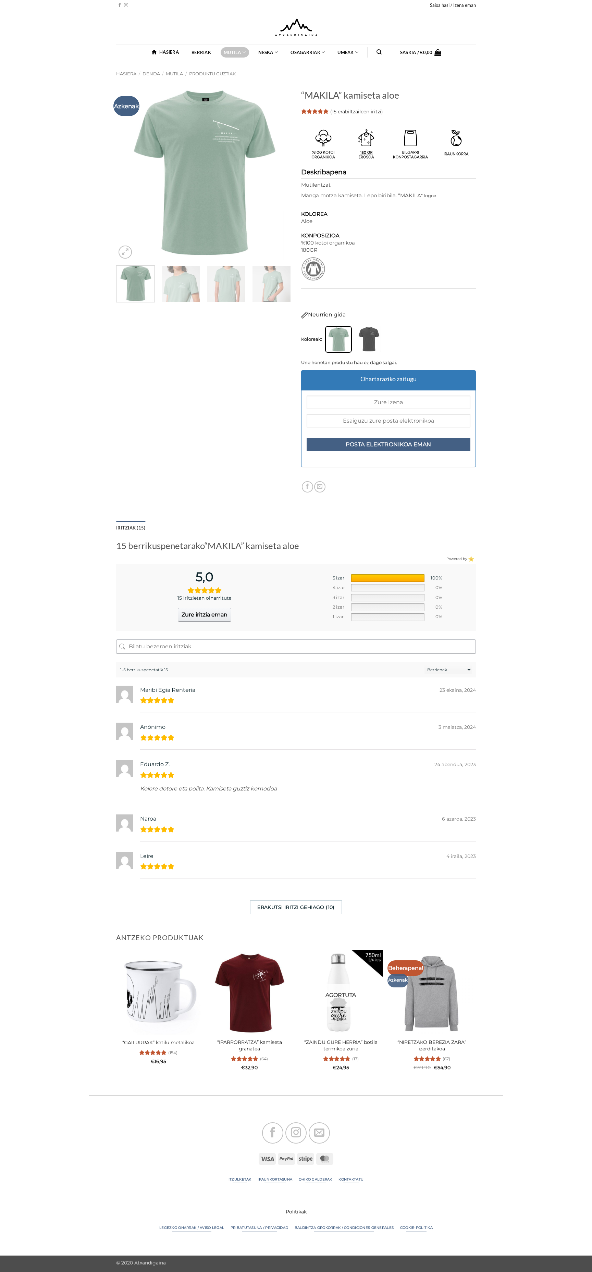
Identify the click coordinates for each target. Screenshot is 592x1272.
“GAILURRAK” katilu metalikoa (158, 1042)
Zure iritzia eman (204, 614)
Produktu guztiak (212, 73)
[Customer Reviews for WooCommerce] (470, 558)
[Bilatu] (379, 52)
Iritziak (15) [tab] (130, 528)
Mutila (174, 73)
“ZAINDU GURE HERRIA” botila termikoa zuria (341, 1045)
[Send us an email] (319, 1133)
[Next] (279, 172)
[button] (453, 5)
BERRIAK (201, 52)
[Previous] (128, 172)
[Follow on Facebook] (120, 5)
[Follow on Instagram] (126, 5)
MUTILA (232, 52)
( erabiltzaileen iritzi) (356, 112)
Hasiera (126, 73)
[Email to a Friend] (319, 486)
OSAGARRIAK (305, 52)
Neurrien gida (327, 314)
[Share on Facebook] (307, 486)
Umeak (345, 52)
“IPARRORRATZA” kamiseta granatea (249, 1045)
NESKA (265, 52)
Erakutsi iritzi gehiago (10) (296, 907)
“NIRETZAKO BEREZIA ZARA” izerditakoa (431, 1045)
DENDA (151, 73)
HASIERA (169, 52)
